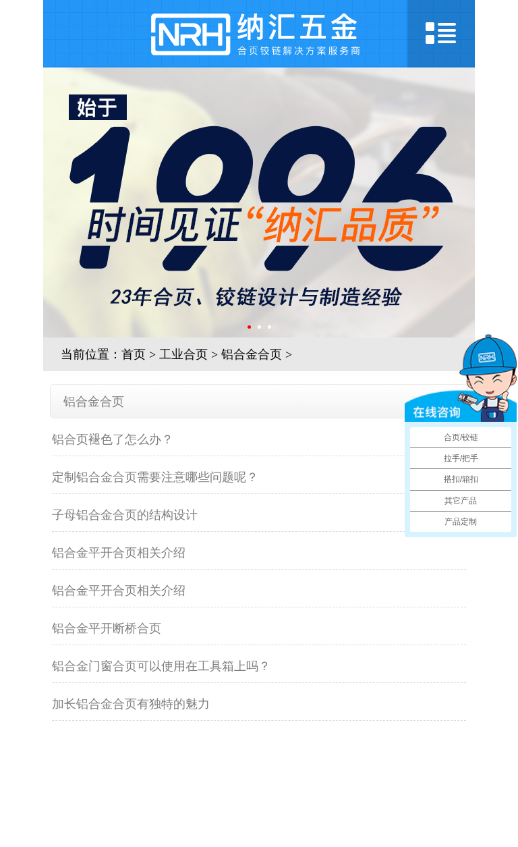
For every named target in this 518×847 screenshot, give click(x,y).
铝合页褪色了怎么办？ (112, 439)
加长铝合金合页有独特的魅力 (131, 704)
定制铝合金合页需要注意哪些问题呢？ (155, 477)
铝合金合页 (251, 354)
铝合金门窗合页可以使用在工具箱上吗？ (161, 666)
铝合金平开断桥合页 (106, 628)
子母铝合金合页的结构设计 (125, 515)
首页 (133, 354)
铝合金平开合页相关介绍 (118, 552)
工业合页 (183, 354)
